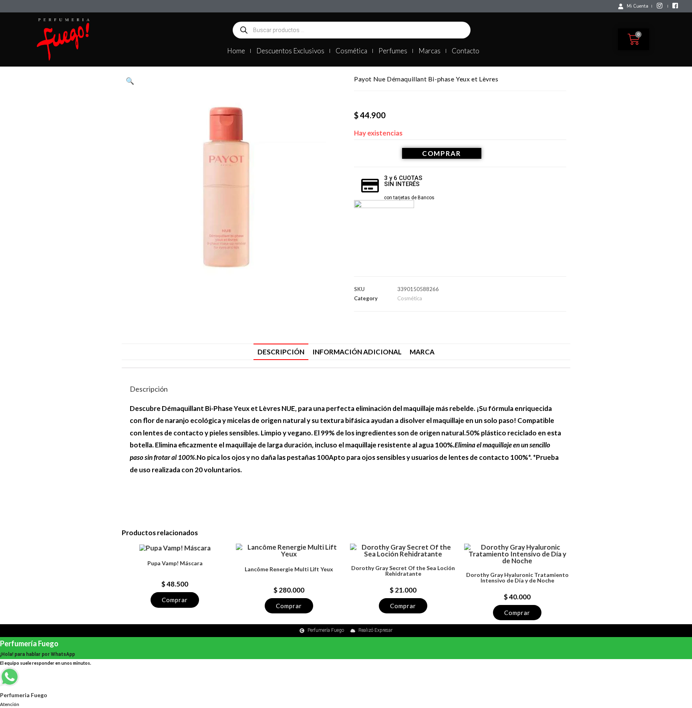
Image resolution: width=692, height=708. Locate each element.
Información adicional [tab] (357, 352)
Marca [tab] (422, 352)
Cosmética (351, 51)
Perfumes (392, 51)
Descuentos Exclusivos (290, 51)
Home (236, 51)
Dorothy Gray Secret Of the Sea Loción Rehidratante (403, 571)
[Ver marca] (384, 229)
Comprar (441, 153)
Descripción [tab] (280, 352)
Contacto (465, 51)
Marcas (429, 51)
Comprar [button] (175, 599)
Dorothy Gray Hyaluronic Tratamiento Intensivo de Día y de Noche (517, 577)
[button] (130, 81)
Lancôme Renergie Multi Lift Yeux (289, 569)
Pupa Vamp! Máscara (175, 563)
